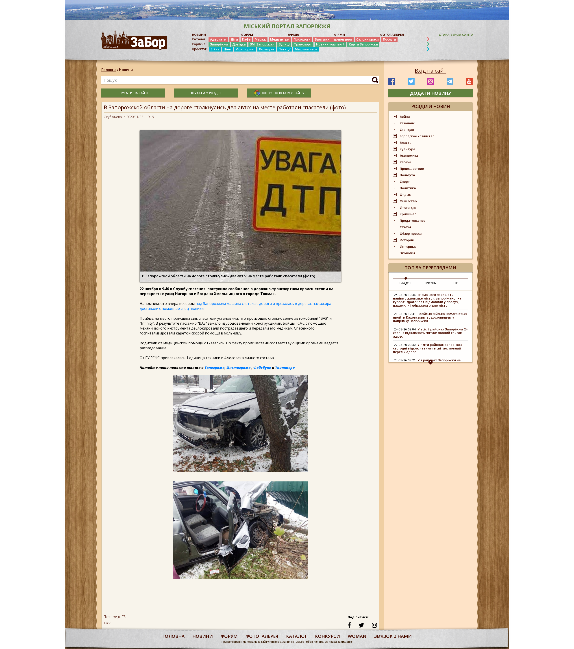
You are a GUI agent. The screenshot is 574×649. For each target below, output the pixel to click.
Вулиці (284, 44)
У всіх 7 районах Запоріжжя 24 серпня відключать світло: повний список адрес (430, 333)
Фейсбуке (262, 367)
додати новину (430, 93)
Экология (407, 253)
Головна (108, 70)
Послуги (389, 39)
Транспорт (303, 44)
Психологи (302, 39)
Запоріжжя (219, 44)
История (407, 240)
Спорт (405, 181)
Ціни (227, 49)
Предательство (412, 220)
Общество (408, 201)
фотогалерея (262, 636)
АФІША (293, 34)
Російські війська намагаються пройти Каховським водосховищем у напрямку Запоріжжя (430, 317)
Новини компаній (330, 44)
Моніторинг (245, 49)
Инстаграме (238, 367)
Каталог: (199, 39)
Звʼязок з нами (393, 636)
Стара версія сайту (456, 34)
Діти (234, 39)
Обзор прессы (411, 233)
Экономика (409, 155)
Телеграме (214, 367)
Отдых (405, 194)
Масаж (260, 39)
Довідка (239, 44)
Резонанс (407, 123)
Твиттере (285, 367)
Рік (455, 283)
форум (229, 636)
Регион (405, 162)
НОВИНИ (199, 34)
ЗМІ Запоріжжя (262, 44)
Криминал (408, 214)
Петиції (284, 49)
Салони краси (367, 39)
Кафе (246, 39)
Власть (405, 142)
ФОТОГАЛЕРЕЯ (392, 34)
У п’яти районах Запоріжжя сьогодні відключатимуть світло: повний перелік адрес (428, 348)
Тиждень (405, 283)
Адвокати (218, 39)
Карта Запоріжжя (363, 44)
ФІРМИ (339, 34)
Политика (408, 188)
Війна (215, 49)
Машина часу (306, 49)
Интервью (408, 246)
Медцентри (279, 39)
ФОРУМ (247, 34)
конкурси (327, 636)
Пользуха (266, 49)
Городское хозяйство (417, 136)
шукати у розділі (206, 93)
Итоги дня (408, 207)
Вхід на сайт (430, 70)
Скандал (407, 129)
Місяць (430, 283)
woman (357, 636)
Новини (126, 70)
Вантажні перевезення (333, 39)
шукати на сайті (133, 93)
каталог (296, 636)
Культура (407, 149)
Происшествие (412, 168)
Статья (405, 227)
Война (405, 116)
